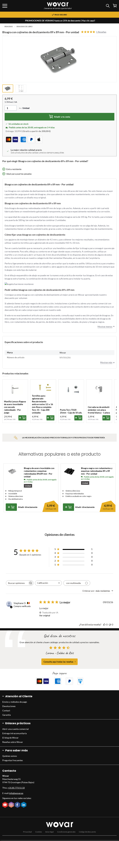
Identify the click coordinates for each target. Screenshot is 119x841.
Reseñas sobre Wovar (12, 742)
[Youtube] (5, 805)
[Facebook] (18, 805)
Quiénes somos (9, 756)
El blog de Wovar (10, 737)
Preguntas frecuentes (12, 760)
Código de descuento (87, 832)
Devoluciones (8, 706)
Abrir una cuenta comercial (15, 729)
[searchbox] (17, 583)
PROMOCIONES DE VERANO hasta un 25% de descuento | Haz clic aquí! (60, 20)
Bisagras (8, 26)
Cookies (38, 832)
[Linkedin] (24, 805)
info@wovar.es (16, 793)
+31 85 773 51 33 (16, 787)
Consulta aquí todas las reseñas (58, 661)
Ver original (44, 615)
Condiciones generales (66, 832)
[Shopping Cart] (115, 5)
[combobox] (48, 583)
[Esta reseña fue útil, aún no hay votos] (104, 624)
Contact (6, 710)
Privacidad (27, 832)
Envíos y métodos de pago (14, 701)
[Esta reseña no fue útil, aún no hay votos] (110, 624)
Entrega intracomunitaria (14, 733)
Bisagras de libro (25, 26)
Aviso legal (49, 832)
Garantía (6, 715)
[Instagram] (12, 805)
